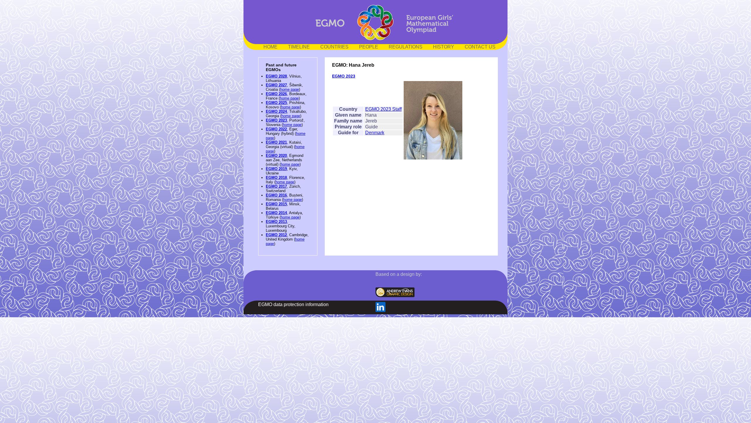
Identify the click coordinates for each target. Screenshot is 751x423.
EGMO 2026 (276, 94)
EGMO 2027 (276, 85)
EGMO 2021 (276, 142)
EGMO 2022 (276, 129)
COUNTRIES (334, 46)
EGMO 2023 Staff (383, 109)
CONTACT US (480, 46)
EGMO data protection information (293, 304)
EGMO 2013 (276, 221)
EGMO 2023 (276, 120)
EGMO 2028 (276, 76)
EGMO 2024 (276, 111)
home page (289, 89)
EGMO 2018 (276, 177)
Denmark (374, 132)
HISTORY (443, 46)
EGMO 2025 (276, 102)
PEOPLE (368, 46)
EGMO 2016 (276, 195)
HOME (270, 46)
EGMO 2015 (276, 204)
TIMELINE (299, 46)
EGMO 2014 (276, 213)
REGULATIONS (405, 46)
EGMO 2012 (276, 235)
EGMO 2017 (276, 186)
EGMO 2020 (276, 155)
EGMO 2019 (276, 169)
